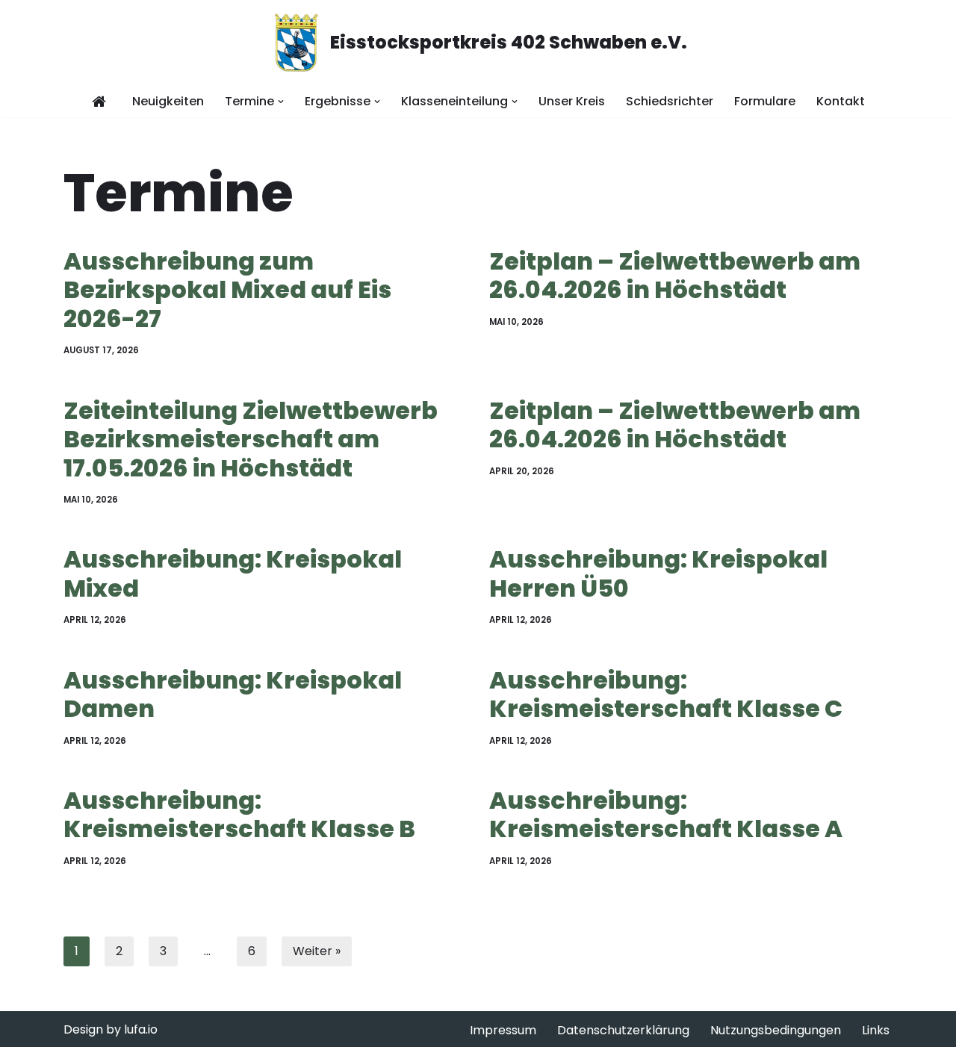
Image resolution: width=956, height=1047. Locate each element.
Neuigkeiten (168, 101)
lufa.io (141, 1029)
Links (876, 1030)
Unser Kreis (571, 101)
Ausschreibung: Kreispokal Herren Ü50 (658, 573)
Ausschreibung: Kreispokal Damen (232, 694)
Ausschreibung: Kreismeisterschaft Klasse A (665, 814)
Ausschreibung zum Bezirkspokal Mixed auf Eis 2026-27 (227, 289)
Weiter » (317, 951)
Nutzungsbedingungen (775, 1030)
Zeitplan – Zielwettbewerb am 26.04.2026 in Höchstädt (674, 275)
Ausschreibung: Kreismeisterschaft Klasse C (665, 694)
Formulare (764, 101)
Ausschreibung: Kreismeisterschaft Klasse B (239, 814)
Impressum (503, 1030)
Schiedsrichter (669, 101)
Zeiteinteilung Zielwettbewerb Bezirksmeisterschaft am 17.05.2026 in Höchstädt (250, 439)
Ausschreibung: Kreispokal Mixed (232, 573)
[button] (281, 102)
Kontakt (840, 101)
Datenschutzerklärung (623, 1030)
